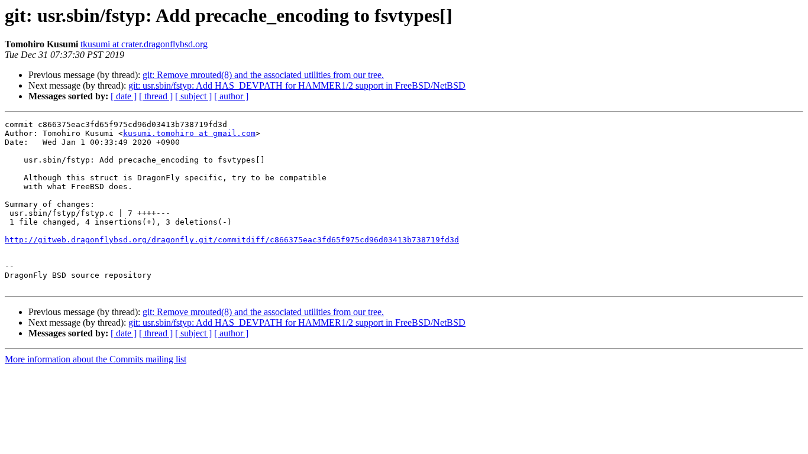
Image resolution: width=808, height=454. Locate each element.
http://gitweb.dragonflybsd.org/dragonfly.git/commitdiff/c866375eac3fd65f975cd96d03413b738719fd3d (232, 239)
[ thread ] (156, 96)
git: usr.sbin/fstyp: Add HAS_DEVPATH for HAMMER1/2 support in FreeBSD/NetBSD (297, 85)
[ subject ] (193, 96)
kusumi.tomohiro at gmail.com (189, 133)
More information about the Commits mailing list (95, 359)
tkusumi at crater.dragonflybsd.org (144, 44)
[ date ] (124, 96)
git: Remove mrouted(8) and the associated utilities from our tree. (263, 75)
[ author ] (231, 96)
